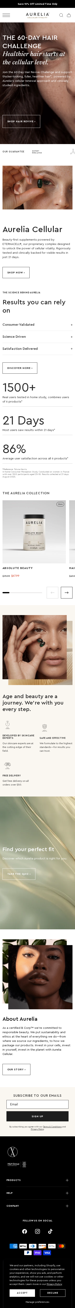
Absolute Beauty (17, 568)
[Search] (61, 15)
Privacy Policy (54, 1284)
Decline (52, 1293)
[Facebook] (24, 1231)
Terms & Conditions (52, 1127)
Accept (22, 1293)
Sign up (37, 1116)
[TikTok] (50, 1231)
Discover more (19, 368)
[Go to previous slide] (52, 592)
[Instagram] (37, 1231)
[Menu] (6, 15)
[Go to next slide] (66, 592)
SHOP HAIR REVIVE (20, 121)
